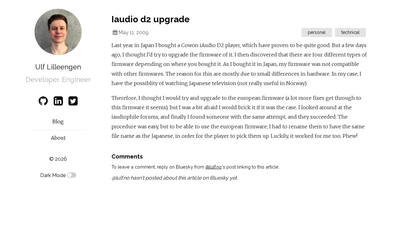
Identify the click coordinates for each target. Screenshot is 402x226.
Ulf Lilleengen (58, 67)
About (58, 138)
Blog (58, 121)
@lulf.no (213, 167)
